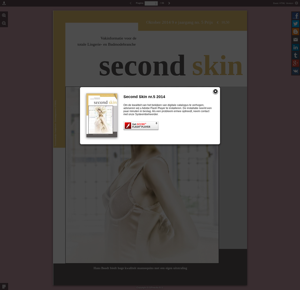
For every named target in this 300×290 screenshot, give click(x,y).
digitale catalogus (178, 105)
